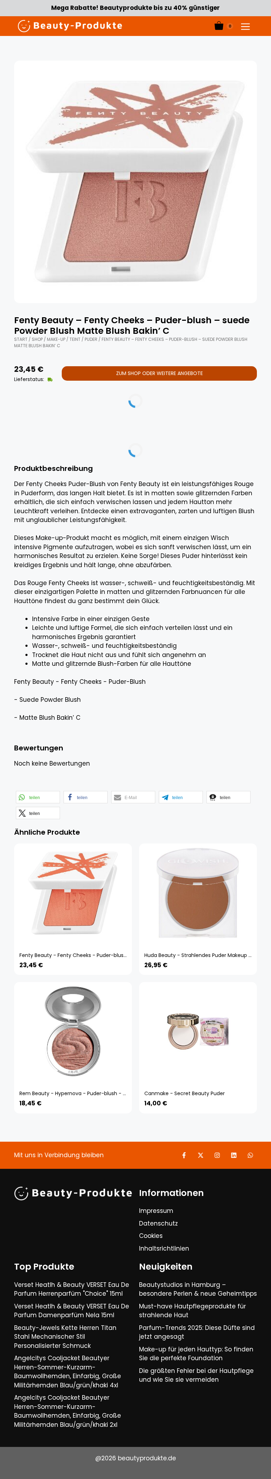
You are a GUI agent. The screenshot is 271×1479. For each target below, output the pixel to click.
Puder (91, 339)
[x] (200, 1155)
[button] (38, 797)
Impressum (156, 1211)
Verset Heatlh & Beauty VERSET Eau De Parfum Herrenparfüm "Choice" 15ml (71, 1289)
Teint (75, 339)
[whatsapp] (250, 1155)
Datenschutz (158, 1223)
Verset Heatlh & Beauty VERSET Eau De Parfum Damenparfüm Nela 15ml (71, 1311)
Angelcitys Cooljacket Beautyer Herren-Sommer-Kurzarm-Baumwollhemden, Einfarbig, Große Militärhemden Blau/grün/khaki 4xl (67, 1371)
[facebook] (184, 1155)
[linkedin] (233, 1155)
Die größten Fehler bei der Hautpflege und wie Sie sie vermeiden (196, 1375)
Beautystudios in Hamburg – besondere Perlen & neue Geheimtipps (198, 1289)
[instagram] (217, 1155)
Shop (37, 339)
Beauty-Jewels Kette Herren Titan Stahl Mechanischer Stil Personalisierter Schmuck (65, 1337)
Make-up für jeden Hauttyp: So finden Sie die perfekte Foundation (196, 1354)
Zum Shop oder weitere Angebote (159, 373)
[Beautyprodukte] (70, 26)
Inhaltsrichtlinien (164, 1248)
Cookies (151, 1236)
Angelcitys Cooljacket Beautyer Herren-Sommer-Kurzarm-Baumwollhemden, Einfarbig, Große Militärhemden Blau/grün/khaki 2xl (67, 1411)
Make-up (56, 339)
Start (21, 339)
